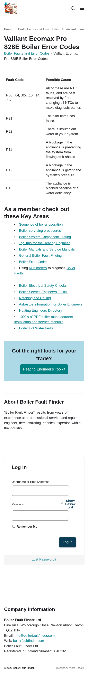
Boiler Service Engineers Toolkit (43, 292)
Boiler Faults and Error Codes (39, 29)
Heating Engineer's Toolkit (44, 369)
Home (8, 29)
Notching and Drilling (35, 298)
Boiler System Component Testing (45, 237)
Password (18, 504)
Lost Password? (44, 559)
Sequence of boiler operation (41, 224)
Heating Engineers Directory (40, 310)
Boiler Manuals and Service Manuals (47, 249)
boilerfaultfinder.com (28, 641)
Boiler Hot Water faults (36, 328)
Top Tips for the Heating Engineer (44, 243)
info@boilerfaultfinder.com (35, 636)
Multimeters (38, 268)
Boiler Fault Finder (23, 668)
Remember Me (26, 526)
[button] (73, 8)
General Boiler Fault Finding (40, 255)
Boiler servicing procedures (40, 231)
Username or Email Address (31, 481)
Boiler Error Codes (33, 262)
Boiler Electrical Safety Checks (43, 286)
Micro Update (76, 668)
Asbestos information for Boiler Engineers (51, 304)
